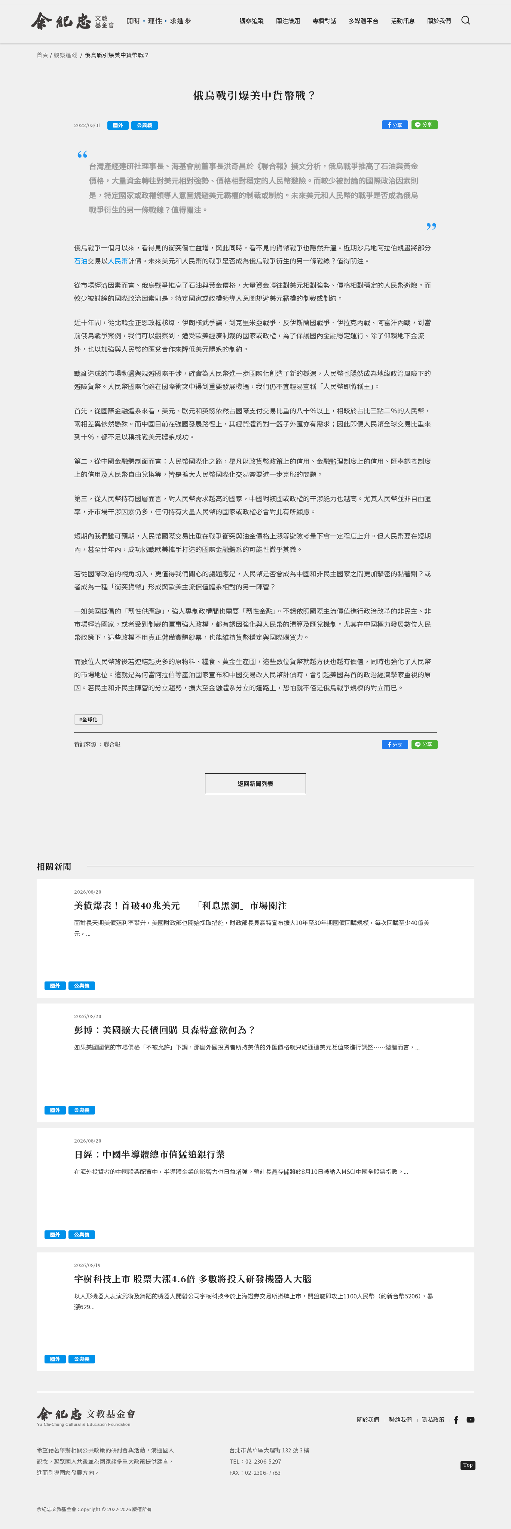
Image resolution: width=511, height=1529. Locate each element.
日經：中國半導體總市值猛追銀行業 (150, 1153)
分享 (397, 125)
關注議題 (288, 20)
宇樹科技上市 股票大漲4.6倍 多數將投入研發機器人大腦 (193, 1278)
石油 (81, 260)
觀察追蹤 (252, 20)
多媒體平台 (364, 20)
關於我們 (439, 20)
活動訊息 (403, 20)
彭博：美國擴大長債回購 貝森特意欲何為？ (165, 1029)
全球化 (90, 719)
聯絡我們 (400, 1419)
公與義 (144, 125)
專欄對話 (324, 20)
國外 (118, 125)
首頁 (43, 55)
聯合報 (112, 744)
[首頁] (72, 18)
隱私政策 (433, 1419)
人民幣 (118, 260)
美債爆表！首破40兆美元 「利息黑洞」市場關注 (180, 905)
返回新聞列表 (255, 783)
